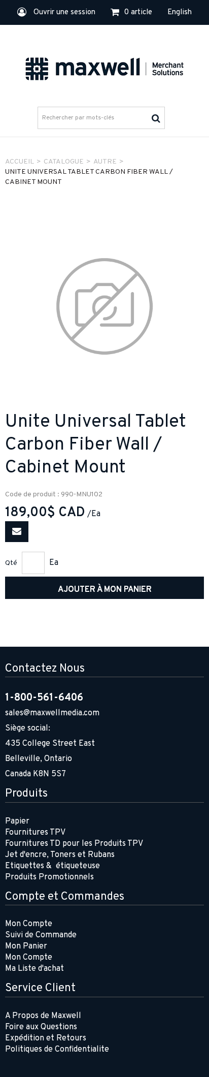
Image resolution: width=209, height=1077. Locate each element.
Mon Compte (28, 924)
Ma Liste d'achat (34, 969)
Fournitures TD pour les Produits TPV (74, 844)
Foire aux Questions (41, 1027)
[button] (131, 12)
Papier (17, 821)
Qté (11, 563)
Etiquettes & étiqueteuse (52, 866)
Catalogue (64, 161)
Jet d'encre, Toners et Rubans (60, 855)
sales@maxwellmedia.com (52, 713)
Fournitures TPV (35, 833)
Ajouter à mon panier (105, 590)
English (179, 12)
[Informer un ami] (16, 531)
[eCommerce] (104, 67)
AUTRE (105, 161)
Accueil (19, 161)
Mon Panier (26, 946)
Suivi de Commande (41, 935)
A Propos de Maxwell (43, 1016)
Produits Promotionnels (49, 877)
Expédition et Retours (45, 1038)
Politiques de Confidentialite (57, 1049)
